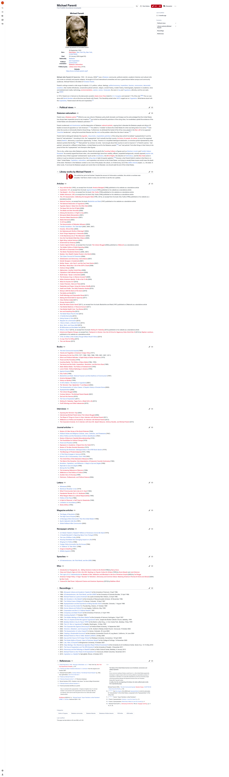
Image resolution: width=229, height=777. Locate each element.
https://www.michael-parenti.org (76, 71)
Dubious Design (65, 268)
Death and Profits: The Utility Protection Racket (74, 288)
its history (120, 138)
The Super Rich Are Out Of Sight (70, 208)
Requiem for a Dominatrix (68, 320)
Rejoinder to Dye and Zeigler (68, 466)
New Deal (142, 156)
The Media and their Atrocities (69, 210)
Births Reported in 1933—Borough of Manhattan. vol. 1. (74, 664)
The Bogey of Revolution (67, 514)
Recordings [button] (65, 588)
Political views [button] (66, 107)
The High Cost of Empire (67, 516)
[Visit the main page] (2, 3)
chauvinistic (92, 136)
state (98, 132)
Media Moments (65, 220)
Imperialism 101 (65, 190)
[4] (62, 91)
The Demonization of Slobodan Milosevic (73, 224)
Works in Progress (63, 713)
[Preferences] (2, 770)
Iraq (119, 90)
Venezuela (107, 90)
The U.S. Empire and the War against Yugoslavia (79, 619)
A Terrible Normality (66, 316)
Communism (73, 63)
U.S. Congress (116, 96)
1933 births (120, 713)
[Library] (2, 16)
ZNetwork (121, 245)
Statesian (72, 58)
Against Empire (91, 190)
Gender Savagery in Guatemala (69, 261)
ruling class (92, 158)
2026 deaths (130, 713)
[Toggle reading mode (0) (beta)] (2, 24)
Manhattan (72, 52)
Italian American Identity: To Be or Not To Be (73, 279)
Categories (60, 710)
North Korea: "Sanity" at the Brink (70, 275)
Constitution (100, 156)
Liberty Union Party (75, 67)
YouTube (66, 699)
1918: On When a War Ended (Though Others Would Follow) (78, 337)
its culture (134, 138)
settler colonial (132, 163)
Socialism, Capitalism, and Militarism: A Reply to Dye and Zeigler (80, 463)
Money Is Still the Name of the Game (71, 291)
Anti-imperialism (74, 61)
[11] (90, 127)
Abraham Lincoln (132, 151)
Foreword (63, 581)
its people (127, 138)
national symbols (107, 125)
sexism (95, 90)
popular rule (149, 153)
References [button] (65, 661)
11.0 (110, 696)
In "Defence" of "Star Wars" (68, 546)
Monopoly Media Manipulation (69, 215)
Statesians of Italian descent (106, 713)
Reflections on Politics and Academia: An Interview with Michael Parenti (82, 419)
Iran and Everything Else (67, 311)
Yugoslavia (127, 90)
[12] (147, 127)
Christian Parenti (89, 82)
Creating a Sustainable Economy (74, 633)
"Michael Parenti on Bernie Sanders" (69, 683)
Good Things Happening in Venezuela (71, 233)
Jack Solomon (135, 572)
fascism (131, 85)
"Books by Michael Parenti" (67, 676)
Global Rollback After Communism (71, 523)
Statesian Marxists (90, 713)
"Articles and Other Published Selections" (70, 668)
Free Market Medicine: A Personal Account (73, 307)
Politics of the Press (66, 498)
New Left (137, 130)
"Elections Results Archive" (66, 679)
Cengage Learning (142, 703)
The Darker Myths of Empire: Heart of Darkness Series (80, 640)
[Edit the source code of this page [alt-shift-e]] (160, 6)
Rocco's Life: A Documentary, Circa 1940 (72, 456)
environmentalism (86, 90)
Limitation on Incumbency (68, 502)
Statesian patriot (71, 117)
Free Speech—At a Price (67, 192)
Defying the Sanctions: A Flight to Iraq (72, 213)
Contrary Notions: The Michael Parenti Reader (83, 672)
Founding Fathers (109, 151)
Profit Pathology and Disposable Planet (72, 295)
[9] (90, 119)
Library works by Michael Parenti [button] (75, 172)
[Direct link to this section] (75, 107)
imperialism (124, 85)
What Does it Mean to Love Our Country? (132, 701)
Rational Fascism (65, 201)
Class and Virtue (65, 572)
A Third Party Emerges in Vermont (70, 454)
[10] (91, 121)
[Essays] (2, 20)
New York (89, 52)
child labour (129, 156)
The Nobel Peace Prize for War (69, 314)
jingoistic (84, 136)
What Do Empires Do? (67, 282)
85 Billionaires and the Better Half (70, 327)
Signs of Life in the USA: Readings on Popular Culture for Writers (92, 572)
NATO (118, 98)
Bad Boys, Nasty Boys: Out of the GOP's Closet (74, 265)
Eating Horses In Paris (67, 318)
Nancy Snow (115, 570)
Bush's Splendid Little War (68, 521)
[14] (115, 157)
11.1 (112, 696)
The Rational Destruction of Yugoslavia (72, 203)
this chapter (118, 691)
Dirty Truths (95, 192)
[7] (92, 100)
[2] (60, 91)
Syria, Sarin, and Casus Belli (68, 325)
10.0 (110, 690)
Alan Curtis (65, 579)
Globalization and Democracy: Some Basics (73, 259)
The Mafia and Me (65, 293)
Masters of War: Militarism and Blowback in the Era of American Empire (104, 574)
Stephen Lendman (147, 332)
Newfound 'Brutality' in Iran (68, 489)
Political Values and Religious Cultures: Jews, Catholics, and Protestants (83, 433)
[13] (77, 142)
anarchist (60, 132)
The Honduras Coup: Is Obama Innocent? (73, 277)
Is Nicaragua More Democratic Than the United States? (77, 519)
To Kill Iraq (63, 222)
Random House (139, 687)
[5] (141, 95)
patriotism (108, 136)
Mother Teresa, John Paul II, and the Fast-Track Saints (77, 263)
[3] (61, 91)
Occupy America (65, 302)
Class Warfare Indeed (66, 300)
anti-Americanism (75, 125)
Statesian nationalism (76, 64)
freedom (64, 140)
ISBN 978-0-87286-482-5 (73, 674)
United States (73, 54)
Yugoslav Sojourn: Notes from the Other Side (74, 206)
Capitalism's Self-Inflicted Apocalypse (71, 272)
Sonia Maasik (123, 572)
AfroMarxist (62, 697)
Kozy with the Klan (65, 187)
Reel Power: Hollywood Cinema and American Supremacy (86, 581)
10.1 (112, 690)
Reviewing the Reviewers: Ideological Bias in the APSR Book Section (81, 450)
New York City (81, 52)
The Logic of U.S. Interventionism (70, 574)
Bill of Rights (111, 156)
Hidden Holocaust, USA (67, 194)
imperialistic (100, 136)
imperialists (63, 101)
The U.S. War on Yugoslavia (72, 624)
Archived (84, 668)
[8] (77, 116)
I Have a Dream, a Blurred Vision (70, 323)
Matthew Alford (115, 581)
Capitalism (74, 160)
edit (149, 107)
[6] (142, 95)
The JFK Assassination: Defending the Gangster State (76, 197)
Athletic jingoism (65, 551)
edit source (152, 107)
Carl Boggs (137, 574)
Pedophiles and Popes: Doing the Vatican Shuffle (75, 286)
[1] (97, 76)
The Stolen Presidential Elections (70, 252)
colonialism (82, 160)
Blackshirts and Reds (94, 201)
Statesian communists (76, 713)
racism (100, 90)
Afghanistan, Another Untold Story (70, 270)
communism (139, 85)
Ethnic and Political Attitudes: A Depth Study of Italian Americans (80, 357)
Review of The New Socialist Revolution (72, 447)
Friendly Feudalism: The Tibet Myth (71, 226)
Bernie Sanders (68, 98)
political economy (114, 85)
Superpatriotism (134, 691)
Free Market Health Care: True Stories (71, 309)
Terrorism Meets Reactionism (69, 217)
